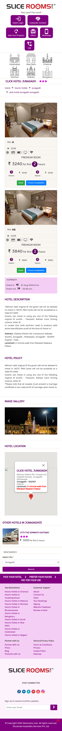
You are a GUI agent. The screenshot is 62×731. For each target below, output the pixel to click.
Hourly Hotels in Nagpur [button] (16, 635)
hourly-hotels (21, 88)
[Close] (43, 465)
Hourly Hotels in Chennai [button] (16, 591)
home (7, 88)
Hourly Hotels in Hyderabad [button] (12, 630)
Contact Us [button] (38, 594)
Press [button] (7, 648)
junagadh (36, 88)
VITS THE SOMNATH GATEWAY (34, 532)
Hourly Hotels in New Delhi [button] (14, 624)
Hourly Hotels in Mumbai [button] (16, 604)
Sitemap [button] (37, 654)
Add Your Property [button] (16, 33)
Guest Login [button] (18, 20)
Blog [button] (7, 651)
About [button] (36, 591)
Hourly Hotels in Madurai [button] (16, 601)
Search (31, 569)
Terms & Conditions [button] (42, 645)
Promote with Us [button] (13, 654)
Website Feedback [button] (42, 607)
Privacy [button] (36, 648)
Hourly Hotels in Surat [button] (15, 619)
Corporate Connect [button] (38, 20)
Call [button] (29, 45)
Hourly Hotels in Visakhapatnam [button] (12, 596)
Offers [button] (33, 33)
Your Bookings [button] (40, 601)
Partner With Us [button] (12, 645)
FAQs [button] (35, 598)
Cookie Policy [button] (39, 651)
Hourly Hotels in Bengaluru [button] (12, 615)
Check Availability (36, 183)
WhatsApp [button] (46, 33)
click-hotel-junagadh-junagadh (24, 92)
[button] (31, 497)
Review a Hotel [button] (40, 610)
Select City (8, 557)
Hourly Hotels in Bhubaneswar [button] (12, 608)
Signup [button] (36, 604)
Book (20, 183)
